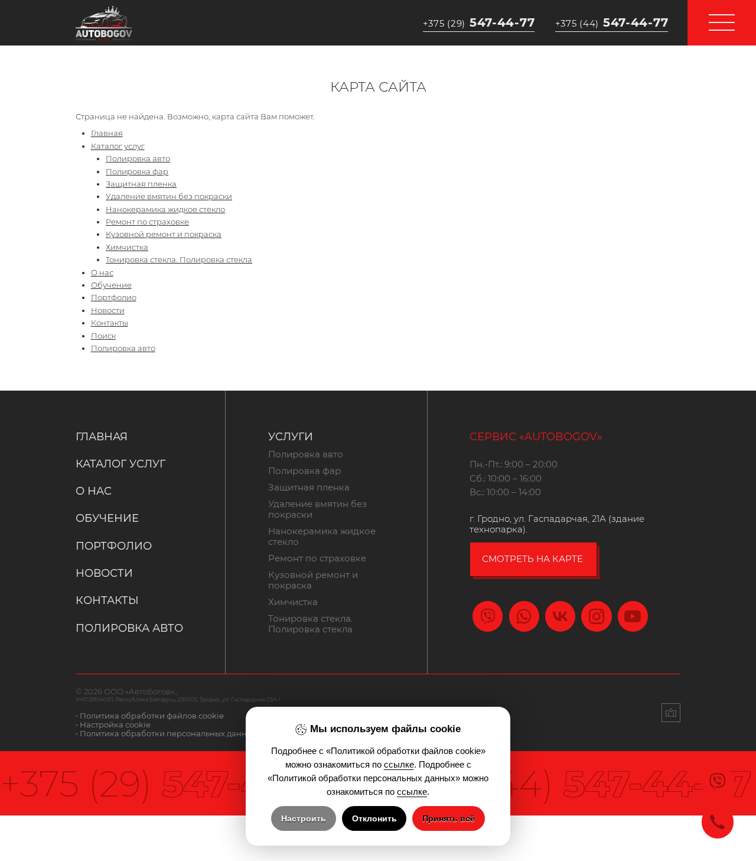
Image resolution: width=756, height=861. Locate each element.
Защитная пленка (141, 184)
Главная (107, 133)
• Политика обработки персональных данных (166, 733)
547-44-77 (479, 22)
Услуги (290, 436)
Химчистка (127, 247)
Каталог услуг (118, 146)
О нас (102, 272)
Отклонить (374, 818)
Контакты (109, 323)
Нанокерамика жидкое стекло (165, 209)
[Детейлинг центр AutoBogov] (104, 22)
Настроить (303, 818)
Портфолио (113, 297)
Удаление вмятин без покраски (169, 196)
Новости (108, 310)
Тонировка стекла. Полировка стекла (179, 259)
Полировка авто (138, 158)
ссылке (399, 764)
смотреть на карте (532, 559)
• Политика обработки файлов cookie (150, 715)
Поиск (103, 336)
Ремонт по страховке (147, 221)
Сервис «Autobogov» (536, 436)
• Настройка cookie (113, 724)
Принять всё (448, 818)
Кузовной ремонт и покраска (163, 234)
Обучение (111, 285)
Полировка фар (137, 171)
